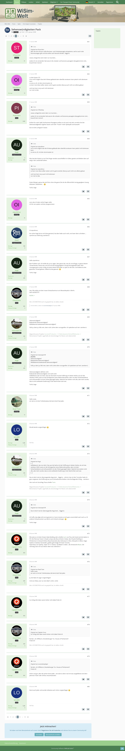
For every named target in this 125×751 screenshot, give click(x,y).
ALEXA (31, 295)
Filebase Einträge (12, 248)
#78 (88, 624)
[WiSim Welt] (62, 13)
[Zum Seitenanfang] (122, 748)
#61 (88, 42)
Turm (53, 482)
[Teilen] (89, 36)
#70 (88, 347)
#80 (88, 686)
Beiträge (10, 61)
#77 (88, 596)
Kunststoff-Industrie (50, 334)
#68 (88, 287)
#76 (88, 561)
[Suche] (117, 2)
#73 (88, 454)
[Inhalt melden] (83, 66)
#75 (88, 533)
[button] (90, 2)
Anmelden (101, 2)
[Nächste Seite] (26, 36)
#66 (88, 227)
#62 (88, 74)
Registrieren (109, 2)
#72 (88, 423)
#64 (88, 139)
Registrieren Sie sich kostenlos (51, 730)
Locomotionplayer (47, 305)
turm (65, 537)
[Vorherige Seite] (6, 36)
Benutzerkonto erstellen (53, 734)
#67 (88, 257)
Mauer (80, 544)
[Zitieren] (88, 66)
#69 (88, 317)
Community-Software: (62, 748)
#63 (88, 102)
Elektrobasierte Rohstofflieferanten (69, 334)
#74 (88, 500)
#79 (88, 656)
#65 (88, 198)
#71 (88, 395)
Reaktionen (11, 158)
